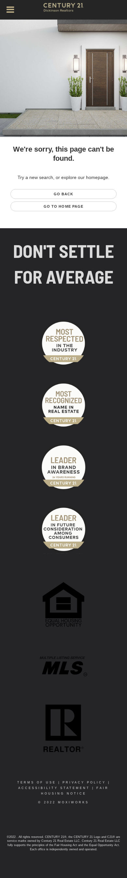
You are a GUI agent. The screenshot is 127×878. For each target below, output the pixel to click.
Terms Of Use (36, 782)
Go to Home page (64, 206)
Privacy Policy (84, 782)
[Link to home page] (63, 10)
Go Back (64, 194)
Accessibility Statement (54, 788)
